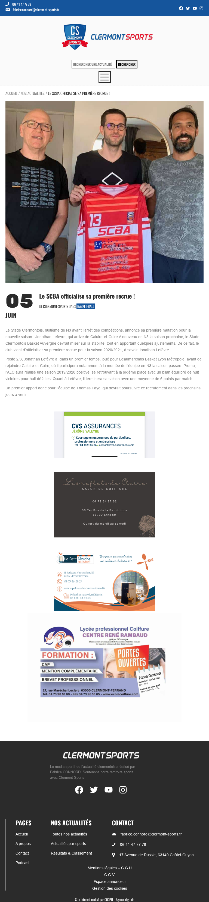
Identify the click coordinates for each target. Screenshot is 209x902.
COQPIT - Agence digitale (119, 899)
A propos (23, 843)
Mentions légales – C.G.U (110, 868)
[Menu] (105, 77)
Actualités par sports (68, 843)
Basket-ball (85, 306)
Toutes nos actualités (69, 834)
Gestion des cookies (109, 888)
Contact (22, 853)
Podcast (22, 863)
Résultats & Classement (71, 853)
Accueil (11, 93)
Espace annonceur (110, 881)
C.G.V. (109, 875)
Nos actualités (33, 93)
